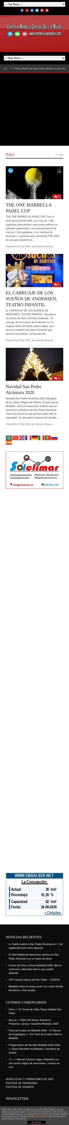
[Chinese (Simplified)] (15, 437)
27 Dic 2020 (24, 424)
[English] (22, 437)
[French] (28, 437)
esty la (12, 1020)
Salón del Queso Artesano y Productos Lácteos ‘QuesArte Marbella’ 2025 (33, 1021)
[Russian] (54, 437)
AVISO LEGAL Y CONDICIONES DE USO (29, 1079)
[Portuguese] (48, 437)
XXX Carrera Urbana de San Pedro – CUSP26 (34, 979)
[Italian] (41, 437)
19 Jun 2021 (24, 246)
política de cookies (38, 1116)
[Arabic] (9, 437)
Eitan (11, 1009)
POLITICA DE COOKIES (20, 1087)
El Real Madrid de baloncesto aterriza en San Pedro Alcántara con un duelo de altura (34, 956)
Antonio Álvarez (44, 246)
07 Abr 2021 (24, 340)
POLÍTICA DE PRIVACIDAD (21, 1083)
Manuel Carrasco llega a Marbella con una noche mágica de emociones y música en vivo (34, 1063)
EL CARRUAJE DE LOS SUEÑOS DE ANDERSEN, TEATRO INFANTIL (31, 298)
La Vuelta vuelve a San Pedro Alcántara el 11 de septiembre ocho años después (35, 946)
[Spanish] (9, 442)
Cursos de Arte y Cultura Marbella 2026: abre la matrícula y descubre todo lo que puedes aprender (35, 969)
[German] (35, 437)
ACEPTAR (36, 1122)
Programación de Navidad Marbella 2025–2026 (34, 1045)
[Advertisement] (34, 109)
